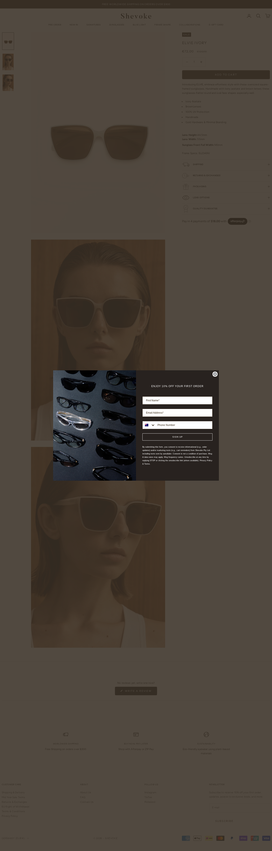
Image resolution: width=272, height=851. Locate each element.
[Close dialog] (215, 374)
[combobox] (149, 425)
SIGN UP (177, 437)
